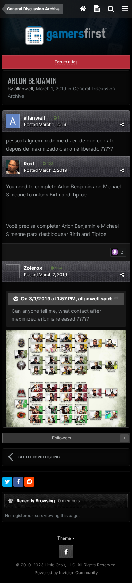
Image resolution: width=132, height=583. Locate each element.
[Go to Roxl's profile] (13, 167)
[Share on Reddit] (29, 482)
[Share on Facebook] (18, 482)
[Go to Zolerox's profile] (13, 271)
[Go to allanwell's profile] (13, 121)
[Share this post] (122, 124)
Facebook (66, 551)
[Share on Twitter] (7, 482)
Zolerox (33, 268)
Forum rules (66, 62)
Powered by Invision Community (66, 572)
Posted (45, 124)
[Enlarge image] (66, 378)
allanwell (23, 88)
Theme (64, 538)
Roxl (29, 163)
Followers (61, 438)
